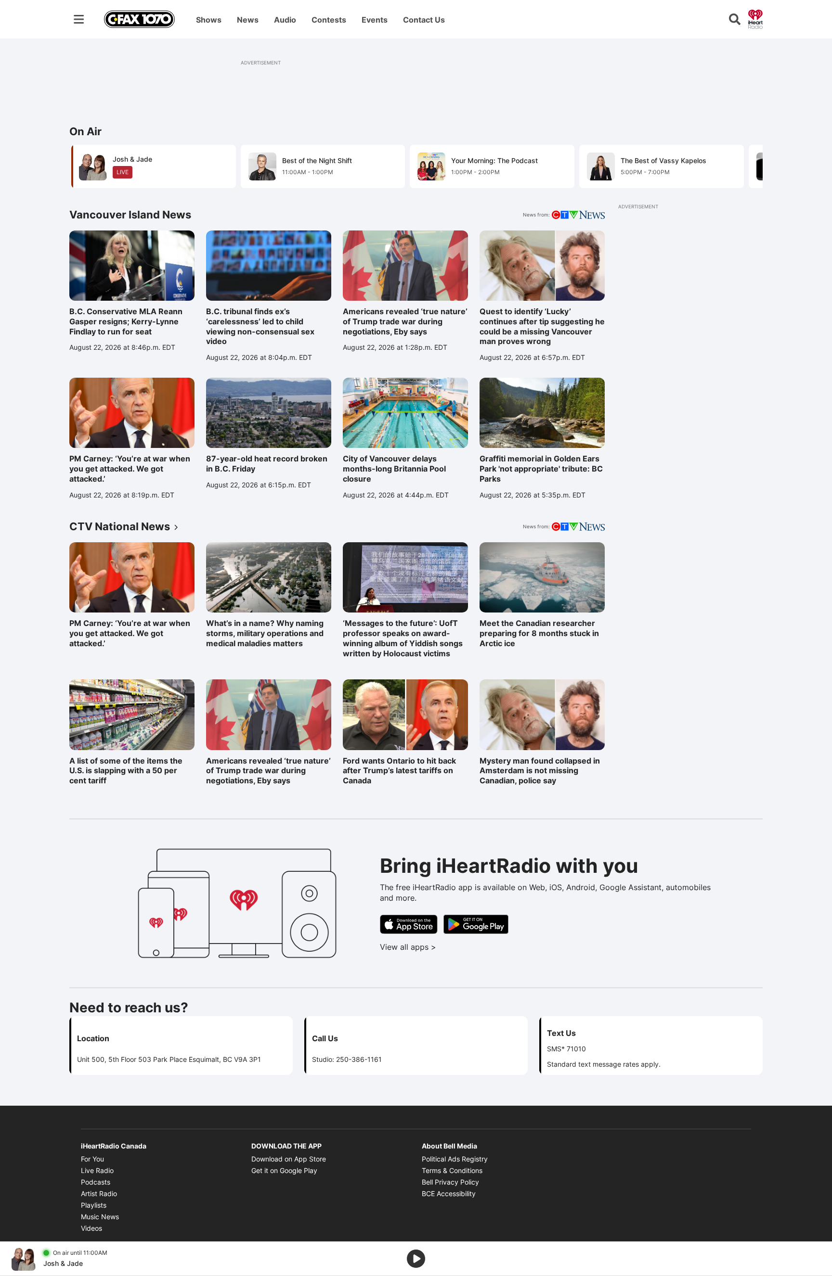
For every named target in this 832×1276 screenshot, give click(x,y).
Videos (91, 1228)
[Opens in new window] (409, 924)
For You (92, 1159)
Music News (100, 1216)
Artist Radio (99, 1193)
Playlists (93, 1205)
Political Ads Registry (455, 1159)
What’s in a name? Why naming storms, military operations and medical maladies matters (265, 633)
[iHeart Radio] (755, 18)
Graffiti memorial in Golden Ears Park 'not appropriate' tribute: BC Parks (541, 469)
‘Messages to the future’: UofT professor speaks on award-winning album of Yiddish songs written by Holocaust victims (403, 638)
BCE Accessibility (449, 1193)
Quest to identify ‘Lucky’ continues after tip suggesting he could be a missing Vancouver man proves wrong (542, 326)
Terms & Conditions (452, 1170)
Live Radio (97, 1170)
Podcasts (95, 1182)
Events (375, 20)
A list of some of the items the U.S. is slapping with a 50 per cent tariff (125, 771)
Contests (329, 20)
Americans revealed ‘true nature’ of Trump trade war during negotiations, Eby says (405, 321)
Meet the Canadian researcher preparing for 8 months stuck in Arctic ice (539, 633)
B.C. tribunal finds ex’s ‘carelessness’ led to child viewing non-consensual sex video (260, 326)
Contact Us (424, 20)
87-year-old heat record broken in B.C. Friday (266, 463)
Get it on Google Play (284, 1170)
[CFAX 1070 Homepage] (139, 19)
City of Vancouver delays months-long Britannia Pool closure (394, 469)
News (248, 20)
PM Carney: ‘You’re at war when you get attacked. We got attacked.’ (129, 469)
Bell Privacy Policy (450, 1182)
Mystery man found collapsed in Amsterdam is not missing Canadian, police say (540, 771)
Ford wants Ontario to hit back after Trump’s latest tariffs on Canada (399, 771)
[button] (743, 165)
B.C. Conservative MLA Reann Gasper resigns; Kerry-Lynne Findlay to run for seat (125, 321)
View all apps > (448, 947)
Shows (208, 20)
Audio (285, 20)
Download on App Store (288, 1159)
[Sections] (79, 19)
